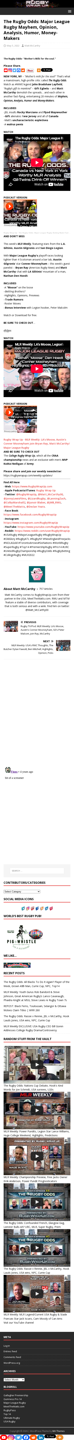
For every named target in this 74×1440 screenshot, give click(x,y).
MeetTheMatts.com (14, 1406)
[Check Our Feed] (41, 908)
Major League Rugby (15, 1402)
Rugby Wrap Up (10, 233)
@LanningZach (56, 498)
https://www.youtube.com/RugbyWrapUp (43, 526)
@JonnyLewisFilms (15, 498)
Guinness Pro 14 (13, 1399)
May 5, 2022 (13, 45)
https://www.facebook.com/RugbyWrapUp (30, 514)
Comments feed (12, 1357)
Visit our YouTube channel (19, 1322)
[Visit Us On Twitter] (23, 908)
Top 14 (7, 1414)
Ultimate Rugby (12, 1417)
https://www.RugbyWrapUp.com (32, 486)
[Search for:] (37, 871)
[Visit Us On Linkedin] (46, 908)
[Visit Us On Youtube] (32, 908)
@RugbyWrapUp (26, 494)
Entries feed (10, 1351)
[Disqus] (37, 713)
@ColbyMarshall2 (14, 502)
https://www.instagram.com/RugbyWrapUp (31, 522)
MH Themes (58, 1431)
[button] (69, 11)
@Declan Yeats (35, 506)
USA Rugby (9, 1421)
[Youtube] (6, 70)
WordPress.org (12, 1362)
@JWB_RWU (54, 502)
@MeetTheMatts (14, 506)
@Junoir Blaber (36, 502)
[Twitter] (14, 70)
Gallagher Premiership (16, 1395)
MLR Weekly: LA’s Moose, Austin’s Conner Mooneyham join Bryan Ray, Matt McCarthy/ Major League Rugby (37, 443)
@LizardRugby (37, 498)
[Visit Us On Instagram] (27, 908)
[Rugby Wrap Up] (37, 5)
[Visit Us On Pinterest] (51, 908)
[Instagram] (10, 70)
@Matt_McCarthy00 (50, 494)
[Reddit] (23, 70)
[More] (39, 70)
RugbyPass (10, 1410)
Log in (7, 1345)
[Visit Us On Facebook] (37, 908)
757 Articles (46, 588)
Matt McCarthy (32, 45)
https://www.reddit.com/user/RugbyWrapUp (42, 530)
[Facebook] (18, 70)
